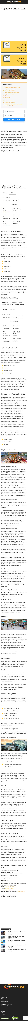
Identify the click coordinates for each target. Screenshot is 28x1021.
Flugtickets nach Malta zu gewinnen (16, 940)
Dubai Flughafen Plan (9, 105)
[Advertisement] (14, 25)
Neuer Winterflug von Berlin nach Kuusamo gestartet (16, 937)
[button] (25, 1)
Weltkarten (3, 998)
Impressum (3, 1014)
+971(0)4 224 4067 (9, 888)
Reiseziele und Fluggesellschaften (12, 92)
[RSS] (14, 992)
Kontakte (2, 1012)
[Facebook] (11, 992)
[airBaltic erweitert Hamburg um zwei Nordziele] (3, 946)
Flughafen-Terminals (9, 94)
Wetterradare (3, 1002)
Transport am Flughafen (10, 102)
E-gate (6, 99)
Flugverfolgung (4, 997)
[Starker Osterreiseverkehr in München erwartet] (3, 950)
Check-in (6, 95)
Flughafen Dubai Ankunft (10, 89)
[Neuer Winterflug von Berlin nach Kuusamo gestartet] (3, 937)
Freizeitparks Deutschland (6, 1004)
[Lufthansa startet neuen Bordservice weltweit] (3, 933)
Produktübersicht (4, 1001)
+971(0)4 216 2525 (9, 886)
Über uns (3, 1011)
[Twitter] (17, 992)
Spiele (2, 1009)
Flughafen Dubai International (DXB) (12, 87)
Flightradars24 (3, 5)
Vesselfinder (3, 1000)
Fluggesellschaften (5, 1005)
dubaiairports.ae (21, 891)
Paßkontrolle (7, 97)
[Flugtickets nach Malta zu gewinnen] (3, 942)
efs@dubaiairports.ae (9, 890)
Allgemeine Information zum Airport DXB (13, 104)
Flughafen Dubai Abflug (10, 90)
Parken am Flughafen (9, 100)
